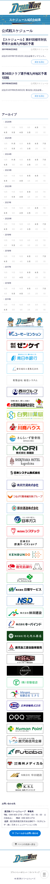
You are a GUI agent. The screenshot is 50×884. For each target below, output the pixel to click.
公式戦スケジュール (39, 49)
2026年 (8, 122)
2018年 (8, 250)
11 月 (13, 143)
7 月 (44, 143)
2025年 (8, 138)
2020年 (8, 218)
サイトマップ (34, 872)
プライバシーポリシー (19, 872)
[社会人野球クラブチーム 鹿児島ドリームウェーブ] (25, 7)
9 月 (28, 143)
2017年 (8, 267)
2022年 (8, 186)
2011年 (8, 299)
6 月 (5, 132)
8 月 (36, 127)
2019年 (8, 234)
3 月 (28, 132)
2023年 (8, 170)
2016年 (8, 283)
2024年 (8, 154)
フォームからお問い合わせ (26, 833)
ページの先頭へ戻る (26, 844)
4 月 (21, 132)
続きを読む (40, 62)
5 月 (13, 132)
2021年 (8, 202)
